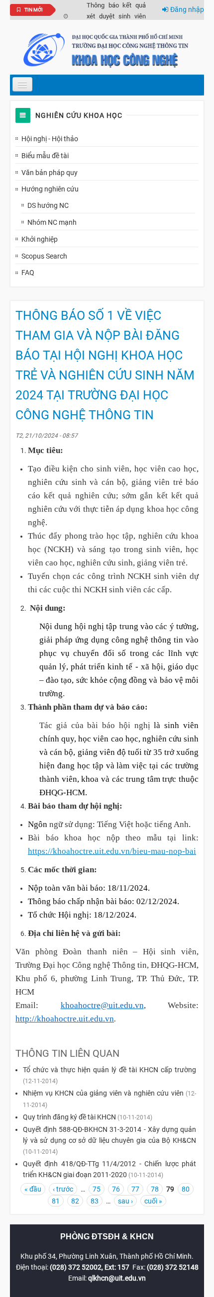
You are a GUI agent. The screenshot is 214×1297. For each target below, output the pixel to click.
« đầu (32, 1189)
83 (95, 1201)
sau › (125, 1201)
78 (155, 1189)
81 (56, 1201)
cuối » (153, 1201)
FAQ (27, 273)
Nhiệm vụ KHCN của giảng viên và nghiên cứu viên (103, 1093)
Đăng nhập (187, 9)
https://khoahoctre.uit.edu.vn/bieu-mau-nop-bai (112, 851)
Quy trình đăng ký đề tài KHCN (69, 1117)
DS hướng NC (48, 205)
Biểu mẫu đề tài (45, 156)
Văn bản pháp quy (49, 173)
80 (186, 1189)
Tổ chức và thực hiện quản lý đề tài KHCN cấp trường (109, 1070)
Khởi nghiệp (39, 239)
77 (135, 1189)
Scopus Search (44, 256)
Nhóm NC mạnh (52, 222)
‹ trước (63, 1189)
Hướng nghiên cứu (50, 189)
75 (97, 1189)
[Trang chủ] (107, 49)
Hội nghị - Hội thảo (49, 139)
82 (75, 1201)
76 (116, 1189)
